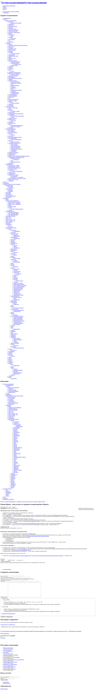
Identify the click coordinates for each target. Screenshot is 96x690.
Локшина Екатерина (18, 289)
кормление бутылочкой (16, 23)
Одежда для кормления (16, 139)
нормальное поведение (13, 30)
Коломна (16, 277)
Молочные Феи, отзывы (19, 320)
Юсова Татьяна (17, 258)
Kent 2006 (10, 186)
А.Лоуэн (13, 134)
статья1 (12, 117)
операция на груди (12, 118)
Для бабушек (6, 183)
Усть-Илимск (16, 247)
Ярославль (13, 346)
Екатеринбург (14, 243)
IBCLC (15, 522)
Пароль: (3, 678)
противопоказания (12, 94)
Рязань (12, 312)
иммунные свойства (15, 161)
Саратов (13, 325)
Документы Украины (10, 216)
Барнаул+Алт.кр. (14, 233)
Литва (9, 358)
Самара (12, 313)
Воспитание (8, 492)
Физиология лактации (13, 152)
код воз (10, 207)
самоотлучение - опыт (13, 179)
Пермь (12, 306)
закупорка (10, 52)
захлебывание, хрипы (13, 56)
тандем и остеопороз (15, 126)
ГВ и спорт (10, 136)
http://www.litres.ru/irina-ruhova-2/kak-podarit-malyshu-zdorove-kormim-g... (48, 555)
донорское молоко (15, 63)
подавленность (11, 77)
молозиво (10, 27)
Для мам (5, 19)
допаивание (11, 24)
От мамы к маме (17, 64)
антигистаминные (15, 85)
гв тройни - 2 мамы (15, 111)
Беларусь (10, 353)
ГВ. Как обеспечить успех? (14, 201)
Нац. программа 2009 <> (13, 213)
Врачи (7, 199)
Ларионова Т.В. (17, 311)
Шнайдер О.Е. (17, 373)
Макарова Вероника (18, 319)
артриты (13, 86)
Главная (2, 501)
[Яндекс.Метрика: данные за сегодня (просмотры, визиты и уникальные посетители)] (5, 633)
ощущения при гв (12, 153)
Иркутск (13, 244)
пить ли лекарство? (15, 81)
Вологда (13, 240)
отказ (9, 70)
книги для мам (9, 221)
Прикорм (8, 491)
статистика (8, 223)
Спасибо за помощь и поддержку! (10, 654)
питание (10, 33)
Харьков (13, 375)
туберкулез (10, 104)
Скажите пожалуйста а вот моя (10, 662)
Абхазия (10, 349)
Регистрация (6, 682)
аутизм (9, 108)
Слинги (7, 495)
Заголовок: (3, 581)
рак (9, 98)
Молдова (10, 359)
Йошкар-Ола (14, 249)
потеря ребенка (11, 173)
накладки (10, 67)
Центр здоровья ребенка (19, 286)
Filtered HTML (6, 599)
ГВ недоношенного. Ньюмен (17, 116)
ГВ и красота (11, 130)
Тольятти (16, 314)
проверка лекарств (12, 80)
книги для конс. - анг (10, 219)
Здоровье (8, 493)
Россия (9, 229)
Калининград (14, 250)
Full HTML (5, 606)
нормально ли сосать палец (17, 177)
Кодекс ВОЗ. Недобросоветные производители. (19, 156)
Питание (10, 140)
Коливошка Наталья (18, 370)
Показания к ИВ (12, 206)
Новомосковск (17, 329)
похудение (13, 91)
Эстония (10, 376)
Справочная (5, 12)
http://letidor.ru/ (24, 548)
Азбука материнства (18, 317)
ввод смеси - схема (12, 169)
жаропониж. (13, 87)
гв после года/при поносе (16, 171)
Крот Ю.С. (16, 371)
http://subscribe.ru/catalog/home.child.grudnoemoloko (38, 536)
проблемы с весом (15, 141)
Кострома (13, 257)
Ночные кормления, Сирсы (14, 167)
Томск (12, 326)
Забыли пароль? (6, 683)
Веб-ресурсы (8, 197)
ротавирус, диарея (12, 100)
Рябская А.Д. (14, 350)
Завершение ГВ (9, 164)
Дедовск (15, 270)
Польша (10, 360)
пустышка (10, 37)
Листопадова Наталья (18, 323)
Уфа (12, 332)
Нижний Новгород (15, 296)
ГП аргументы (9, 189)
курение (10, 59)
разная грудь (11, 97)
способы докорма (15, 74)
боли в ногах (11, 46)
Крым (12, 263)
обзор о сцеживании (15, 147)
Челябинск (13, 337)
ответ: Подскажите (7, 650)
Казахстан (10, 354)
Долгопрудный (17, 271)
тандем (9, 124)
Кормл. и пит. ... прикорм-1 (14, 203)
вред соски (13, 38)
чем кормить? (14, 150)
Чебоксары (13, 336)
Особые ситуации (10, 106)
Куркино (16, 278)
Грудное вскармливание (8, 384)
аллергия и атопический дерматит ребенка (17, 45)
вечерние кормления (15, 61)
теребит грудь (11, 154)
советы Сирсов (14, 65)
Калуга (12, 251)
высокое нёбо (11, 112)
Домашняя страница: (5, 580)
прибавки (10, 79)
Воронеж (13, 241)
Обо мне (5, 8)
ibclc (9, 225)
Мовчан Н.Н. (16, 365)
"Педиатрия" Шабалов (13, 212)
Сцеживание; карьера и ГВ (14, 143)
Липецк (12, 265)
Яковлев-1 (10, 190)
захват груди (11, 25)
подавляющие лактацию (16, 90)
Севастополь (14, 378)
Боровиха (16, 234)
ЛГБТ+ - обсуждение (13, 107)
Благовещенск (14, 237)
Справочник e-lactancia (16, 83)
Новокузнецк (14, 300)
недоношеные (11, 114)
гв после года (11, 170)
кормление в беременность (17, 125)
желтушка (10, 51)
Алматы (13, 356)
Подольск (16, 279)
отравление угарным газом (14, 72)
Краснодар (13, 259)
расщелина (10, 121)
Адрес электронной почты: (7, 577)
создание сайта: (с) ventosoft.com (8, 624)
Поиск (4, 9)
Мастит (10, 205)
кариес (9, 57)
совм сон (10, 210)
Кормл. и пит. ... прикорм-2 (14, 204)
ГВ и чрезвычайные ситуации (15, 137)
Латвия (10, 357)
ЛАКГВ (15, 369)
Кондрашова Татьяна (18, 287)
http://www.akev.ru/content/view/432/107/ (22, 550)
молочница (10, 66)
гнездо (12, 71)
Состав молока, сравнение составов (16, 157)
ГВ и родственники (12, 132)
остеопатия (10, 68)
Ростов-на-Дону (14, 309)
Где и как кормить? (12, 138)
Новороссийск (17, 262)
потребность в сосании (13, 174)
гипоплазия (8, 193)
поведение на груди (12, 76)
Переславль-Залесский (19, 347)
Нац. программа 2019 (13, 214)
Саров (15, 298)
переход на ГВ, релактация (14, 73)
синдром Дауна (11, 123)
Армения (10, 352)
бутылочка (10, 21)
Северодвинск (17, 231)
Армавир (16, 260)
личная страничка (7, 569)
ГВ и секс (10, 133)
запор (12, 88)
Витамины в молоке (15, 158)
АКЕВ (30, 533)
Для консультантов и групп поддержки (12, 184)
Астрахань (13, 232)
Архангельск (14, 230)
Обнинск (16, 252)
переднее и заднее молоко (14, 32)
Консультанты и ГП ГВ (11, 227)
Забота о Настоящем (18, 318)
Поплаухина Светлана (19, 307)
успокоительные (14, 93)
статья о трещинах (15, 103)
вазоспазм (10, 47)
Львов (12, 367)
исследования (14, 176)
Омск (12, 305)
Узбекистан (10, 362)
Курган (12, 264)
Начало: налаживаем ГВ (11, 20)
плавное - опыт (11, 172)
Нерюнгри (16, 345)
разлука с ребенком (12, 96)
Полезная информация (11, 128)
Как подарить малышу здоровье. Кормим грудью (20, 555)
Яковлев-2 (10, 191)
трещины (10, 101)
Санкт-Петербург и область (17, 316)
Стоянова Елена (17, 293)
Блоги (4, 497)
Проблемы (8, 43)
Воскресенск (16, 269)
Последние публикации (8, 499)
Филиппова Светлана (18, 294)
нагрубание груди (12, 28)
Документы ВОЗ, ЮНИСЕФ (12, 200)
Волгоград (13, 239)
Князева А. (16, 266)
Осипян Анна (17, 291)
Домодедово (16, 272)
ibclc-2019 (10, 226)
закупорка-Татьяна (15, 53)
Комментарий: (4, 597)
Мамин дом (16, 304)
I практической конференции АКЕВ (32, 521)
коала (12, 35)
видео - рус (8, 218)
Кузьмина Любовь (18, 322)
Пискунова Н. (17, 299)
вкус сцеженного (15, 145)
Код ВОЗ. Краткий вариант (17, 209)
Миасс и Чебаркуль (18, 339)
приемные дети (11, 119)
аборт (12, 84)
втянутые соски (11, 50)
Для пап (5, 181)
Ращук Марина (17, 324)
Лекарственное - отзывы (13, 165)
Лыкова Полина (17, 290)
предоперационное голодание (15, 78)
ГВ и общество (11, 131)
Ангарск (15, 245)
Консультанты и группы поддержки (11, 11)
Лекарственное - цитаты (13, 166)
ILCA (12, 518)
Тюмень (12, 330)
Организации (9, 224)
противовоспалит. (15, 92)
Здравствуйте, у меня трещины (10, 664)
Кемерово (13, 253)
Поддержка (8, 192)
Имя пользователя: (5, 677)
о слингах (5, 498)
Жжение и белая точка (8, 647)
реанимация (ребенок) (13, 99)
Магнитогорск (17, 338)
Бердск (15, 303)
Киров (12, 256)
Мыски (15, 254)
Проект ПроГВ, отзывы (19, 284)
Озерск (15, 340)
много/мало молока (12, 26)
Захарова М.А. (17, 238)
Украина (10, 363)
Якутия (12, 344)
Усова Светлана (19, 280)
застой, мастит (11, 54)
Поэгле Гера (16, 292)
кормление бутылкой (15, 146)
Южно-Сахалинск (15, 343)
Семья (7, 494)
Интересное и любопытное (9, 5)
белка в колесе (14, 144)
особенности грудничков (16, 148)
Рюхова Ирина (17, 236)
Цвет (12, 160)
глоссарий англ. (9, 194)
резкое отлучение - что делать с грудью (17, 178)
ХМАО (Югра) (14, 333)
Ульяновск (13, 331)
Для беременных (7, 18)
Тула (12, 327)
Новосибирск (14, 302)
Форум (4, 7)
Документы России (10, 211)
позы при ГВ (11, 34)
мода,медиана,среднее (11, 196)
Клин (15, 276)
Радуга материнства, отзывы (20, 285)
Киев (12, 364)
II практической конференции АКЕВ (31, 523)
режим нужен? (11, 39)
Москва (12, 267)
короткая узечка (11, 58)
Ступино (16, 282)
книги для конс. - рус (10, 220)
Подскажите (6, 652)
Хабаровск (13, 334)
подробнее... (11, 41)
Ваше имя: (3, 576)
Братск (15, 246)
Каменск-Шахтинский (19, 310)
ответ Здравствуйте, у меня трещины (11, 657)
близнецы (10, 110)
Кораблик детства (17, 297)
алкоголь (10, 44)
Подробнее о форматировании (8, 613)
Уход (7, 490)
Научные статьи (9, 185)
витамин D (16, 159)
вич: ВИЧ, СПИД (12, 48)
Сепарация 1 (11, 187)
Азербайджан (11, 351)
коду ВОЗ (11, 622)
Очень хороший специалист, (9, 666)
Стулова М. (18, 273)
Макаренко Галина (18, 372)
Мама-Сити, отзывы (18, 283)
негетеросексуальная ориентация (15, 113)
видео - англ (8, 217)
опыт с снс (13, 120)
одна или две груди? (12, 31)
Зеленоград (16, 274)
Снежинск (16, 342)
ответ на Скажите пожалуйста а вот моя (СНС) (13, 659)
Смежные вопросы (7, 488)
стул (9, 40)
